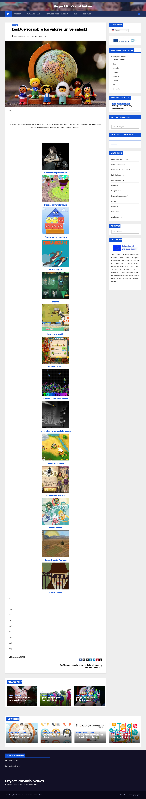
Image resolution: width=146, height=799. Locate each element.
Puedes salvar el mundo (55, 205)
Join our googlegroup (134, 795)
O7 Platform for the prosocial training (19, 736)
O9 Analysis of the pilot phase (56, 736)
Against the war (117, 217)
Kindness (114, 185)
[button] (135, 14)
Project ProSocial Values (73, 6)
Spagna (115, 72)
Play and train (34, 14)
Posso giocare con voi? (119, 196)
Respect (114, 201)
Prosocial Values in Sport (120, 170)
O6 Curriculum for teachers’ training (121, 736)
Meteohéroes (55, 528)
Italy (114, 64)
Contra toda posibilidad (55, 172)
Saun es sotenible (55, 334)
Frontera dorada (55, 366)
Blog (76, 14)
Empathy (114, 206)
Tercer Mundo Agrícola (56, 560)
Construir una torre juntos (55, 399)
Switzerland (117, 89)
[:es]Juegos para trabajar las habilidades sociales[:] (55, 700)
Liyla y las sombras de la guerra (56, 431)
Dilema (55, 302)
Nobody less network (119, 56)
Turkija (115, 80)
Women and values (118, 164)
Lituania (116, 68)
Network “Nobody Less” (57, 14)
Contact (87, 14)
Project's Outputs (14, 732)
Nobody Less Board (123, 103)
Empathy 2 (115, 212)
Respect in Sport (117, 191)
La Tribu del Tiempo (55, 495)
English (117, 30)
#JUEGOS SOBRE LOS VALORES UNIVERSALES (30, 36)
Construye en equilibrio (56, 237)
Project (18, 14)
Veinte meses (55, 592)
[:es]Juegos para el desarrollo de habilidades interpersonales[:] (80, 666)
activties (114, 144)
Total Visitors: (10, 766)
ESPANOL (15, 25)
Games (11, 695)
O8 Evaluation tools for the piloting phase (89, 736)
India (114, 85)
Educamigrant (55, 269)
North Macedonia (119, 60)
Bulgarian (116, 76)
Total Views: (9, 760)
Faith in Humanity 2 (118, 180)
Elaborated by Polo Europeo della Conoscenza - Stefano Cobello (23, 795)
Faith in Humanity (117, 175)
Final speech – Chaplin (119, 159)
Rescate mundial (56, 463)
